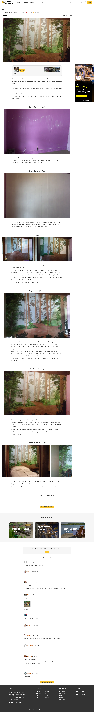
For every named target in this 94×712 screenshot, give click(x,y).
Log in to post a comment (47, 682)
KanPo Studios (30, 582)
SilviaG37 (29, 562)
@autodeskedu (81, 694)
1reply (26, 609)
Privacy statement (34, 709)
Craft (37, 697)
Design (38, 695)
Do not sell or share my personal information (59, 709)
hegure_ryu (30, 645)
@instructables (81, 691)
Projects (19, 2)
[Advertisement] (84, 83)
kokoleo (29, 625)
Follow (22, 70)
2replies (27, 668)
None (16, 73)
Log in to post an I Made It (47, 506)
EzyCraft (29, 571)
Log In (83, 2)
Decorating (16, 12)
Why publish (62, 691)
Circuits (38, 691)
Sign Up (89, 2)
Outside (47, 695)
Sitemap (61, 697)
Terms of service (25, 709)
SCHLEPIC (29, 635)
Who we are (62, 699)
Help (60, 695)
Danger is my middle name (33, 615)
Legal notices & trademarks (78, 709)
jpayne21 (29, 673)
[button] (71, 15)
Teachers (32, 2)
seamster (29, 656)
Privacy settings (44, 709)
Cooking (47, 691)
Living (10, 12)
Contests (25, 2)
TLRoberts (5, 12)
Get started (62, 693)
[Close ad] (93, 65)
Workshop (38, 693)
